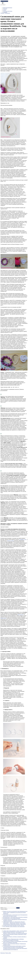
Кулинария (7, 13)
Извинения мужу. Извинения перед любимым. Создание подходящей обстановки (13, 939)
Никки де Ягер (10, 540)
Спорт (4, 9)
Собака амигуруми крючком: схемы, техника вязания (15, 930)
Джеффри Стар (22, 539)
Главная (2, 13)
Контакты (3, 952)
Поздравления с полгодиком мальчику (11, 918)
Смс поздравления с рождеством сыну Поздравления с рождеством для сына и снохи (15, 915)
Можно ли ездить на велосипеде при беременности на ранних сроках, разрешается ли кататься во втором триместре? (15, 912)
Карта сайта (8, 952)
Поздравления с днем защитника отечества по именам (15, 917)
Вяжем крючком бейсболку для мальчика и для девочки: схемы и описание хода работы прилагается (15, 932)
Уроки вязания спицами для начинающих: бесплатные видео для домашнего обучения (15, 942)
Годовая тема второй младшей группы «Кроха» (13, 925)
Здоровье (5, 12)
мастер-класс (20, 614)
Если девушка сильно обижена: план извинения (13, 926)
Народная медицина (7, 7)
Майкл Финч (3, 618)
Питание (5, 8)
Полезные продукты (7, 11)
